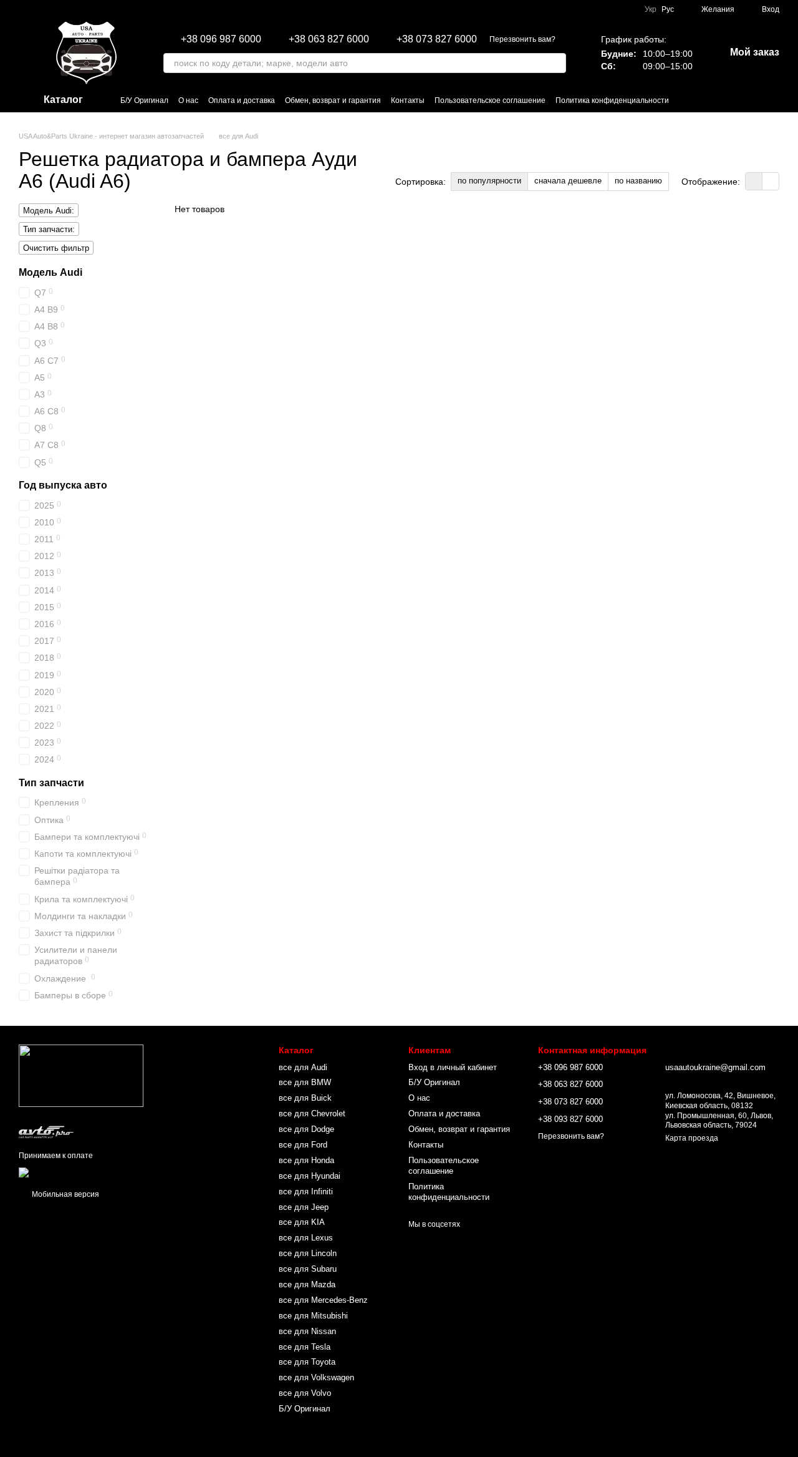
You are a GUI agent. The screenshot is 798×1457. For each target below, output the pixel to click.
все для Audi (303, 1067)
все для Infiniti (306, 1191)
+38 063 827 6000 (329, 39)
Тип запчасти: (49, 229)
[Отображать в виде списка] (770, 181)
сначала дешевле (568, 180)
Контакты (408, 100)
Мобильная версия (64, 1194)
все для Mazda (307, 1284)
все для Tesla (304, 1347)
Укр (650, 9)
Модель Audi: (48, 210)
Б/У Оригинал (144, 100)
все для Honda (306, 1160)
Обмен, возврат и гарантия (333, 100)
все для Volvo (305, 1393)
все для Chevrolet (312, 1113)
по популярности (489, 180)
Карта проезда (691, 1138)
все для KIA (302, 1222)
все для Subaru (308, 1269)
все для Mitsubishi (313, 1315)
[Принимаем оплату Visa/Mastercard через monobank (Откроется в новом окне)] (116, 1171)
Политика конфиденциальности (612, 100)
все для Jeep (304, 1207)
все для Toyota (307, 1362)
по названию (638, 180)
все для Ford (303, 1144)
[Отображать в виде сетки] (754, 181)
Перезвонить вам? (522, 39)
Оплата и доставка (241, 100)
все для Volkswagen (316, 1377)
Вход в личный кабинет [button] (452, 1067)
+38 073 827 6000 (437, 39)
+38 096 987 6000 (221, 39)
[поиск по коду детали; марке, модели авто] (556, 63)
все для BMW (305, 1082)
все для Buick (305, 1098)
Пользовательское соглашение (490, 100)
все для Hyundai (309, 1176)
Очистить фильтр (56, 248)
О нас (188, 100)
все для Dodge (306, 1129)
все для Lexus (306, 1237)
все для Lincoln (308, 1253)
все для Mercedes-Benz (323, 1300)
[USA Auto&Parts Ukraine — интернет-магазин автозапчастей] (81, 1075)
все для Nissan (307, 1331)
